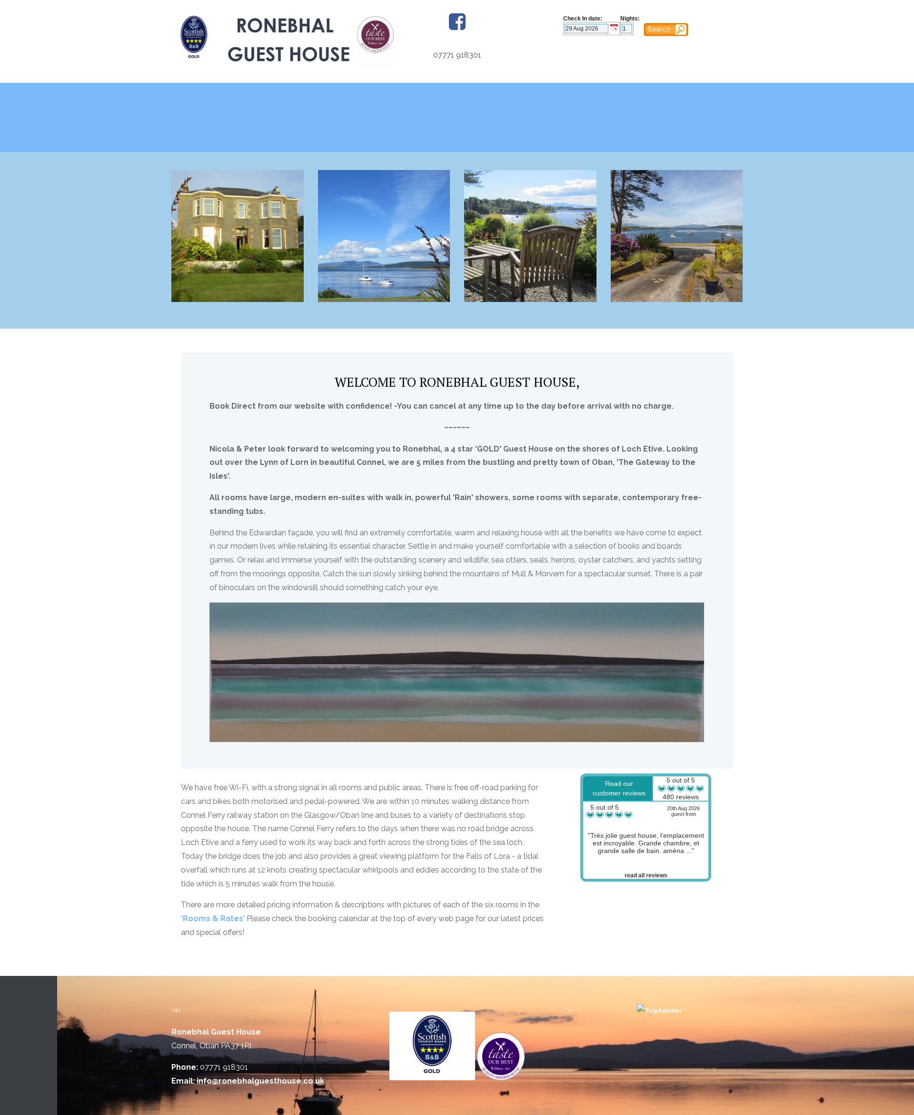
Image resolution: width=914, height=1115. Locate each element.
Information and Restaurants (236, 117)
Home (236, 99)
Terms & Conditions (236, 130)
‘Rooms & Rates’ (213, 918)
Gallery (236, 111)
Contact (236, 136)
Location (236, 124)
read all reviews (646, 875)
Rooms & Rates (236, 105)
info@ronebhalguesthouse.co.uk (260, 1080)
